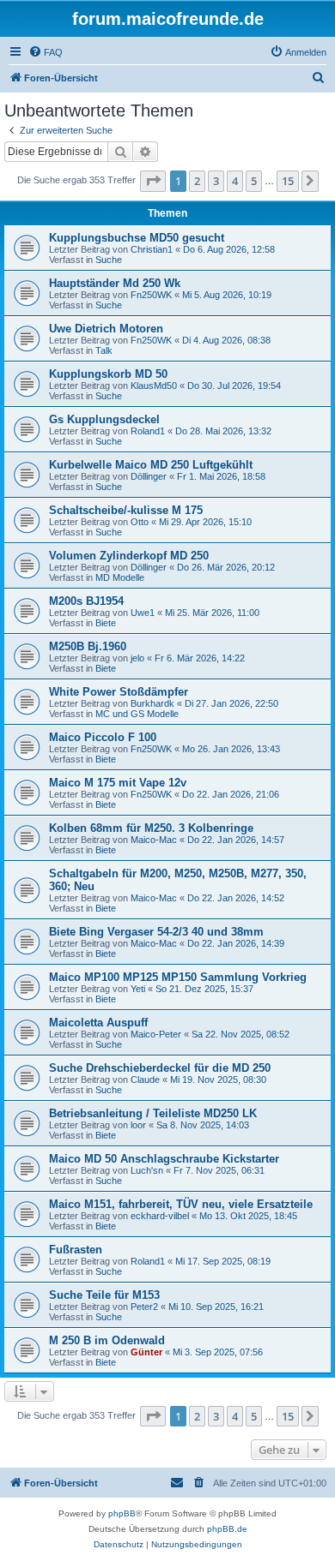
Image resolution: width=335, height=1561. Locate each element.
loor (138, 1125)
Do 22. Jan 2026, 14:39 (235, 943)
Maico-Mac (154, 839)
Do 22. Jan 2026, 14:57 (235, 839)
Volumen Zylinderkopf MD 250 (129, 555)
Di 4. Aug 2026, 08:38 (226, 340)
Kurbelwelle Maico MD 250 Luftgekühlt (151, 464)
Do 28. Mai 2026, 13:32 (223, 431)
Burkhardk (152, 703)
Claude (145, 1079)
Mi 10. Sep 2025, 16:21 (216, 1306)
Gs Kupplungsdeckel (104, 419)
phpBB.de (227, 1529)
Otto (140, 522)
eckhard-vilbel (160, 1216)
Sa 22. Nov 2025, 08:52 (240, 1034)
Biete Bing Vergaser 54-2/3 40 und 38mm (156, 931)
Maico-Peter (156, 1034)
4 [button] (235, 180)
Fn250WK (151, 295)
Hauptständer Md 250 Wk (114, 283)
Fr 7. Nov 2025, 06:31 (219, 1170)
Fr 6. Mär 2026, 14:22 (200, 658)
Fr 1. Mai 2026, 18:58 (221, 476)
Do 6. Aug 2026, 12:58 (229, 249)
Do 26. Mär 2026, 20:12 (226, 567)
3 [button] (216, 180)
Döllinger (149, 476)
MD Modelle (119, 577)
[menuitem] (45, 52)
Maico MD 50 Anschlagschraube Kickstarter (164, 1158)
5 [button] (254, 180)
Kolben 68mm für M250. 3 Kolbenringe (151, 828)
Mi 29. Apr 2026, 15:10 (205, 522)
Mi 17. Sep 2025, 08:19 (223, 1261)
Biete (105, 623)
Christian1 (152, 249)
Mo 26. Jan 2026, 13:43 (231, 749)
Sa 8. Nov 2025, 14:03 (202, 1125)
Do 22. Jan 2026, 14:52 (235, 898)
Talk (104, 350)
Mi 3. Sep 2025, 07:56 (218, 1352)
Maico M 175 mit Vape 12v (117, 782)
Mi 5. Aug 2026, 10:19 (226, 295)
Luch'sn (147, 1170)
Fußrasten (75, 1249)
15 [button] (288, 180)
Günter (146, 1352)
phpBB (122, 1513)
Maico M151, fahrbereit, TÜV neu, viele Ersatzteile (181, 1204)
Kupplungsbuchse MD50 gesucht (136, 237)
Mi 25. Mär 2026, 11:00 (212, 612)
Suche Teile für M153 (104, 1295)
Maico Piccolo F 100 (102, 737)
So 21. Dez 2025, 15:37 (204, 989)
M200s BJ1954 (86, 601)
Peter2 (144, 1306)
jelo (137, 658)
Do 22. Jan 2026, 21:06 (230, 794)
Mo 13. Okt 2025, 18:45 (248, 1216)
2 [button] (197, 180)
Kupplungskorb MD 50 (108, 374)
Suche (108, 259)
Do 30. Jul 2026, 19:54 (234, 385)
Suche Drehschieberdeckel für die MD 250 (160, 1068)
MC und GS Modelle (137, 714)
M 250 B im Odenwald (107, 1340)
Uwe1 (143, 612)
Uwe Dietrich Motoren (106, 328)
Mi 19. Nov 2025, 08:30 (218, 1079)
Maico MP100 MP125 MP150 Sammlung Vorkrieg (178, 977)
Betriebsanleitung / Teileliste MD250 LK (153, 1113)
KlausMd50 (154, 385)
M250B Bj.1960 (87, 646)
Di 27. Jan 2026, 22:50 (231, 703)
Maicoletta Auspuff (98, 1022)
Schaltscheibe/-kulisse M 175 (126, 510)
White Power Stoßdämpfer (118, 691)
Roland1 (148, 431)
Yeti (138, 989)
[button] (153, 180)
